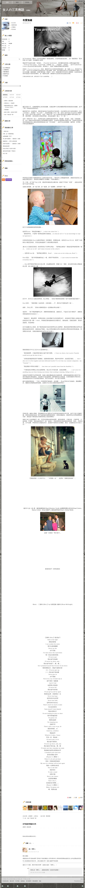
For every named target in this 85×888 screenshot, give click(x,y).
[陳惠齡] (80, 807)
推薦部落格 (14, 25)
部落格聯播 (8, 179)
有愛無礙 (6, 109)
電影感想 (48, 816)
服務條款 (23, 881)
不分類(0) (5, 75)
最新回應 (12, 94)
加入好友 (13, 22)
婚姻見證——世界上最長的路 (10, 141)
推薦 (70, 797)
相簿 (17, 2)
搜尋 (19, 59)
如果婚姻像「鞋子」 (8, 136)
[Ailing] (70, 807)
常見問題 (17, 881)
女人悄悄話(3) (6, 67)
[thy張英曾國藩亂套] (45, 807)
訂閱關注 (13, 27)
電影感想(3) (6, 71)
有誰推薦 (28, 802)
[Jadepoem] (65, 807)
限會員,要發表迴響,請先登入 (29, 836)
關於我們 (12, 881)
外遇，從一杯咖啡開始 (8, 133)
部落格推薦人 (9, 161)
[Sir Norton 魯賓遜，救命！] (40, 807)
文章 (7, 2)
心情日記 (36, 816)
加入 (75, 886)
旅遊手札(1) (6, 73)
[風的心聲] (75, 807)
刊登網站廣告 (5, 881)
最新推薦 (18, 94)
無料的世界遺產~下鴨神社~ (9, 151)
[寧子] (55, 807)
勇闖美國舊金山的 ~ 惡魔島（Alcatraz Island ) (10, 106)
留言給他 (13, 29)
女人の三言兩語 (13, 9)
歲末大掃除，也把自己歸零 (10, 112)
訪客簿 (27, 2)
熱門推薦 (18, 97)
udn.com (81, 881)
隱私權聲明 (35, 881)
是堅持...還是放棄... (27, 827)
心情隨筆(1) (6, 69)
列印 (81, 797)
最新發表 (5, 94)
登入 (72, 886)
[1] (35, 807)
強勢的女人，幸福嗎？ (9, 103)
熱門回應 (12, 97)
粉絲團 (5, 886)
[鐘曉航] (25, 807)
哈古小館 (5, 153)
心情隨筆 (30, 816)
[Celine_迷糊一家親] (30, 807)
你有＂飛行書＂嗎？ (32, 818)
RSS (3, 179)
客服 (40, 881)
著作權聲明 (28, 881)
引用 (75, 797)
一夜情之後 (5, 131)
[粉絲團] (2, 886)
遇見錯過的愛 (6, 146)
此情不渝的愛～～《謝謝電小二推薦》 (12, 143)
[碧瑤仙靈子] (60, 807)
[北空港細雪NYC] (50, 807)
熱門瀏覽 (5, 97)
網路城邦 (79, 886)
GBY (31, 872)
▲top (82, 879)
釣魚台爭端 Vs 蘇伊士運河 (10, 148)
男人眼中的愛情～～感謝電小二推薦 (11, 138)
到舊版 (28, 10)
